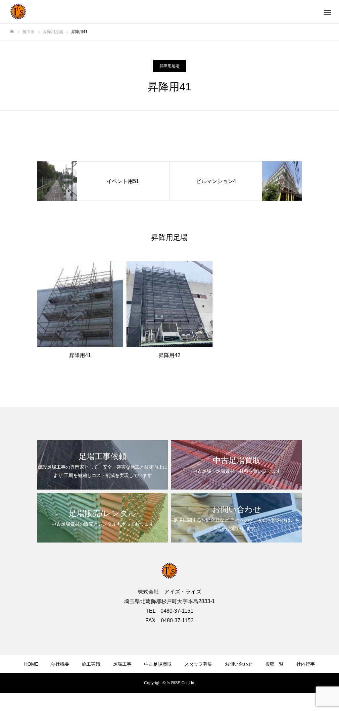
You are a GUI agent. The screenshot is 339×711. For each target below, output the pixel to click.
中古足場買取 (158, 664)
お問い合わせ (239, 664)
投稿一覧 (274, 664)
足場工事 (122, 664)
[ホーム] (12, 31)
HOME (31, 664)
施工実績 (91, 664)
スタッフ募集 (198, 664)
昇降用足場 (169, 66)
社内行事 (305, 664)
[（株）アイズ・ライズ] (18, 11)
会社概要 (60, 664)
